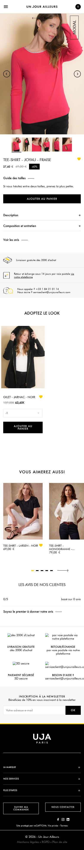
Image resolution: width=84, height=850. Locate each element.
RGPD (46, 842)
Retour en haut (82, 786)
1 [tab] (32, 570)
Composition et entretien (19, 226)
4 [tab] (46, 570)
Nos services (11, 778)
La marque (9, 767)
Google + (68, 819)
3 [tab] (42, 570)
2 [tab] (37, 570)
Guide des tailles (14, 178)
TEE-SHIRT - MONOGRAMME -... (62, 547)
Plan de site (59, 842)
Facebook (58, 819)
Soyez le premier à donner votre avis (28, 611)
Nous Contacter (63, 807)
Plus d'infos (10, 790)
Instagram (63, 819)
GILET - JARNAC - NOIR (19, 397)
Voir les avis (11, 239)
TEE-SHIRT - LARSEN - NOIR (20, 545)
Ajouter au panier (42, 198)
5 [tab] (51, 570)
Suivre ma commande (21, 808)
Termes (64, 825)
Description (10, 215)
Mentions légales (28, 842)
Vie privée (53, 825)
